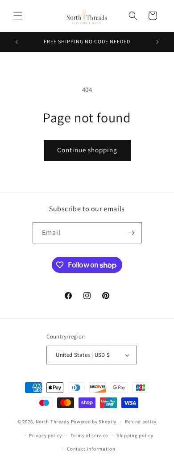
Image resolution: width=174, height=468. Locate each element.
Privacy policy (45, 435)
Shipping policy (134, 435)
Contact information (91, 449)
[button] (18, 15)
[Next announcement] (157, 42)
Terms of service (89, 435)
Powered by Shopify (94, 421)
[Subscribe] (131, 232)
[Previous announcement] (16, 42)
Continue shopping (87, 150)
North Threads (53, 421)
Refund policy (141, 421)
